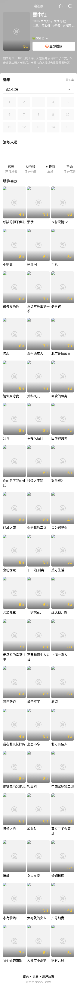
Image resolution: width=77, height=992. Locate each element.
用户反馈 (48, 976)
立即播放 (55, 46)
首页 (26, 976)
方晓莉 (67, 25)
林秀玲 (56, 25)
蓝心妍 (46, 25)
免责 (35, 976)
